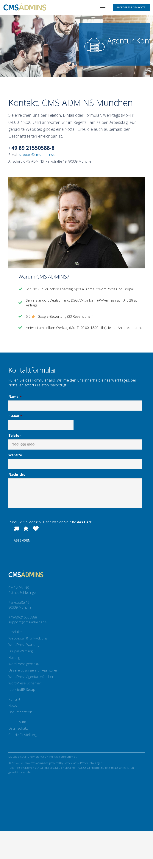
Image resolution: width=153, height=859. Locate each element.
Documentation (20, 712)
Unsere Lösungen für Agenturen (33, 670)
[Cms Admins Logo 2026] (24, 7)
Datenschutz (18, 728)
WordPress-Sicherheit (24, 683)
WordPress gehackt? (24, 664)
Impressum (17, 721)
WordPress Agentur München (31, 676)
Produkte (15, 632)
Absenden (22, 540)
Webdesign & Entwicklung (27, 638)
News (12, 705)
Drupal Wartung (20, 651)
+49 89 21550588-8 (31, 147)
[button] (103, 7)
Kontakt (14, 699)
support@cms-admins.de (38, 154)
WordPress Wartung (23, 644)
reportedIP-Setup (21, 689)
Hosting (14, 657)
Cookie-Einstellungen (24, 734)
